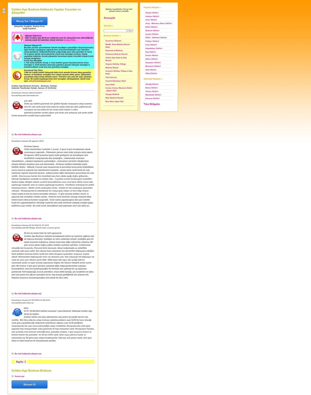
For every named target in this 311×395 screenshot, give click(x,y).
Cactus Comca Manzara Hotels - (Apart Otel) (118, 89)
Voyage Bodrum (112, 94)
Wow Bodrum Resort (114, 98)
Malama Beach (111, 68)
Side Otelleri (150, 70)
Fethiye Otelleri (152, 41)
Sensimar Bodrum (113, 41)
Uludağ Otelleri (152, 84)
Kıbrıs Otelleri (151, 59)
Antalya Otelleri (152, 16)
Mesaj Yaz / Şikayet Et (29, 21)
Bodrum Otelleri (152, 30)
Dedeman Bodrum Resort (116, 54)
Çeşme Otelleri (152, 34)
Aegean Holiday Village (115, 64)
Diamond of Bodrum (114, 50)
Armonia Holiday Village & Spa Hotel (118, 72)
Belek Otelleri (151, 27)
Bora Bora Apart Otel (114, 101)
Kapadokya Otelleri (153, 48)
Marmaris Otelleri (153, 66)
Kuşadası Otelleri (153, 63)
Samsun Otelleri (152, 98)
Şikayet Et (29, 384)
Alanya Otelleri (152, 13)
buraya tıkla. (70, 40)
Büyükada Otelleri (153, 95)
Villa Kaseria (111, 77)
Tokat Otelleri (151, 73)
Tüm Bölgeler (152, 104)
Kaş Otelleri (150, 52)
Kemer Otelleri (151, 55)
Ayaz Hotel (110, 84)
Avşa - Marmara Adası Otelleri (158, 23)
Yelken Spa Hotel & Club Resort (116, 59)
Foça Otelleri (151, 45)
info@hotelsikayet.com (40, 81)
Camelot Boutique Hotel (115, 81)
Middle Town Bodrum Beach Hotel (117, 45)
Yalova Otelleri (151, 91)
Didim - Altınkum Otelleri (156, 38)
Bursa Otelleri (151, 88)
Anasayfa (109, 17)
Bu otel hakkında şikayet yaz (28, 134)
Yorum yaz (19, 376)
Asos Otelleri (151, 20)
